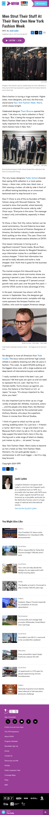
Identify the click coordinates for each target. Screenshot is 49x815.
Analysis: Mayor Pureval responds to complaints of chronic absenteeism (32, 604)
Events (7, 751)
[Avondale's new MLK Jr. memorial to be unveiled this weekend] (9, 638)
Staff (6, 785)
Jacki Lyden (13, 31)
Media (20, 582)
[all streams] (46, 812)
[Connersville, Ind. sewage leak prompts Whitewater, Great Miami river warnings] (9, 620)
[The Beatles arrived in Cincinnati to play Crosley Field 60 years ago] (9, 586)
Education (21, 651)
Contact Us (8, 756)
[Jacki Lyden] (7, 482)
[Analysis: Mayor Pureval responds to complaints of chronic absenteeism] (9, 603)
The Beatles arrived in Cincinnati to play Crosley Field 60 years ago (32, 586)
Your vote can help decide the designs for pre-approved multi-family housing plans (31, 570)
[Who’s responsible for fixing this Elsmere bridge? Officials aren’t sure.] (9, 551)
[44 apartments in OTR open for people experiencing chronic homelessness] (9, 672)
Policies (7, 765)
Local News (22, 546)
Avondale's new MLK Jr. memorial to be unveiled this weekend (31, 638)
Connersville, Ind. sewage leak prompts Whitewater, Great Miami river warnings (31, 622)
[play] (3, 812)
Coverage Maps (10, 775)
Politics (20, 529)
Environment (22, 616)
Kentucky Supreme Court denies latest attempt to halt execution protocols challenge (31, 691)
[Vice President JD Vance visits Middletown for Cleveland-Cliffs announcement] (9, 533)
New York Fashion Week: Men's (28, 102)
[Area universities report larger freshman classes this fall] (9, 655)
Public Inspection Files (12, 770)
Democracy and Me (11, 761)
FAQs (6, 780)
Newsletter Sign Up (11, 746)
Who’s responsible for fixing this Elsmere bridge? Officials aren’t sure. (31, 552)
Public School (32, 177)
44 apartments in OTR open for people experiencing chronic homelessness (30, 673)
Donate (42, 3)
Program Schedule (11, 741)
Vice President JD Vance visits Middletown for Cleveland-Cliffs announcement (31, 535)
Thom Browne (27, 111)
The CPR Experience (12, 732)
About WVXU (9, 736)
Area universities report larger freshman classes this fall (30, 655)
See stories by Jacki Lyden (26, 508)
